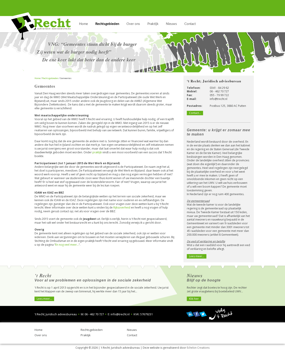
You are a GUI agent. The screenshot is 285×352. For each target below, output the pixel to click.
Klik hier (194, 299)
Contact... (195, 113)
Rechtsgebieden (92, 330)
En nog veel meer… (67, 245)
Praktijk (86, 335)
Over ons (41, 335)
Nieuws (132, 330)
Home (39, 330)
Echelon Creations (198, 348)
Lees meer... (44, 299)
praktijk (97, 152)
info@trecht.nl (218, 99)
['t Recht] (41, 26)
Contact (132, 335)
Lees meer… (196, 256)
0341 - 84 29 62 (219, 88)
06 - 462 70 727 (219, 91)
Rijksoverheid (121, 207)
